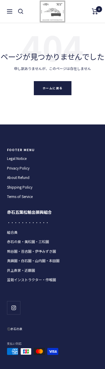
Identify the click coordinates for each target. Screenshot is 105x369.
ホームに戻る (53, 88)
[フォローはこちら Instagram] (13, 307)
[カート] (95, 11)
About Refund (18, 177)
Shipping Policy (19, 186)
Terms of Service (20, 196)
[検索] (20, 11)
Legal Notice (17, 158)
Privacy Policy (18, 167)
